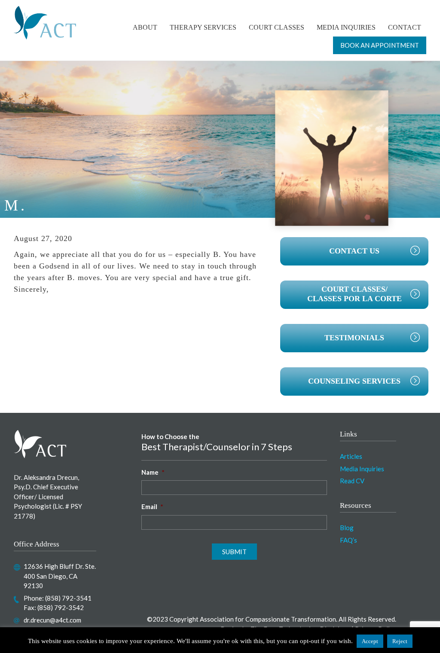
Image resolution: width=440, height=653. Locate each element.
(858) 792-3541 (68, 598)
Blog (347, 527)
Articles (351, 456)
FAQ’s (348, 540)
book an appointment (379, 45)
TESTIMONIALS (354, 337)
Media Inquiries (362, 469)
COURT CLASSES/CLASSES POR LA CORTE (354, 294)
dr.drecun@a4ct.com (52, 620)
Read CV (352, 481)
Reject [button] (399, 641)
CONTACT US (354, 251)
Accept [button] (370, 641)
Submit (234, 551)
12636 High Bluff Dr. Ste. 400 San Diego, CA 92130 (60, 575)
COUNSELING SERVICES (354, 381)
